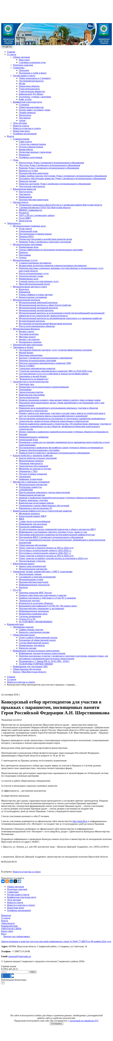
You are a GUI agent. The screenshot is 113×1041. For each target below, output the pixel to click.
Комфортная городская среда (27, 102)
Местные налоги (27, 336)
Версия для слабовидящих (17, 936)
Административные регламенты (35, 263)
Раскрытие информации (31, 526)
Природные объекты (29, 86)
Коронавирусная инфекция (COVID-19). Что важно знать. (48, 606)
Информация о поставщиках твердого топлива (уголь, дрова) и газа (53, 532)
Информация (25, 197)
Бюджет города (26, 331)
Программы (25, 255)
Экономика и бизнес (23, 347)
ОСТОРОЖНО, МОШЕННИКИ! (35, 621)
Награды (23, 587)
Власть (10, 136)
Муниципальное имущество (33, 484)
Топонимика (25, 389)
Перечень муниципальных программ (37, 360)
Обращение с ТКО (28, 471)
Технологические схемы (31, 276)
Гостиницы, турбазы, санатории (35, 96)
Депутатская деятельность (32, 186)
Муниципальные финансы (26, 329)
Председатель (26, 191)
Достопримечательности (31, 81)
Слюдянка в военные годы (32, 62)
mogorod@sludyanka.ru (19, 956)
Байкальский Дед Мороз (31, 94)
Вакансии (6, 915)
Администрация (21, 139)
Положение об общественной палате (37, 640)
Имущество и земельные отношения (31, 482)
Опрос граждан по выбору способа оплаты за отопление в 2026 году (53, 558)
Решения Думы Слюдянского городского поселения (45, 242)
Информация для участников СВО (30, 666)
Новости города (21, 125)
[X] (15, 881)
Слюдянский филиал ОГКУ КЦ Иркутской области (45, 207)
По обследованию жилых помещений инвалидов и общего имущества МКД (57, 529)
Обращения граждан (23, 627)
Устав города (25, 228)
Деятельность (14, 223)
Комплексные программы (32, 395)
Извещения (24, 292)
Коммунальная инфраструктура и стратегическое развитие (42, 511)
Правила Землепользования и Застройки (39, 450)
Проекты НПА (26, 236)
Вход (3, 934)
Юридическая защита (23, 563)
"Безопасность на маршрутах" (34, 379)
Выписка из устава (28, 170)
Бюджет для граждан (29, 339)
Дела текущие (20, 123)
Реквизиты (24, 154)
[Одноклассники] (7, 881)
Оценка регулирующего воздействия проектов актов (45, 239)
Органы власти (20, 202)
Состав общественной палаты (34, 642)
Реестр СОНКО (27, 365)
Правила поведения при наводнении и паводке (43, 595)
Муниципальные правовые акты (29, 226)
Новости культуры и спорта (27, 128)
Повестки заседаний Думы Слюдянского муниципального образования (55, 183)
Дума (15, 160)
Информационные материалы (34, 611)
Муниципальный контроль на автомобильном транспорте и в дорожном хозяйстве (60, 318)
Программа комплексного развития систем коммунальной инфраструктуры (57, 534)
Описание (24, 70)
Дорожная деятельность (31, 463)
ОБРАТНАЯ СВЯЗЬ (11, 928)
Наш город (24, 59)
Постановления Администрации (35, 234)
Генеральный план (28, 231)
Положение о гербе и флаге (32, 73)
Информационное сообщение (34, 437)
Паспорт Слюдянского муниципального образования (45, 358)
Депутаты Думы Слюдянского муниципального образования (49, 165)
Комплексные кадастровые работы (36, 503)
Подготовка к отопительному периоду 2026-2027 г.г (45, 553)
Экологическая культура (31, 392)
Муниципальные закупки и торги (30, 286)
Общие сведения (21, 57)
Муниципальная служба (31, 579)
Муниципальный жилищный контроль (38, 307)
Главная (11, 52)
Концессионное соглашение (33, 297)
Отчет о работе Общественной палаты (38, 637)
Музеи (22, 83)
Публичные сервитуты (30, 487)
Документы (24, 118)
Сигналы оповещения (30, 616)
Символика (18, 67)
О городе (11, 54)
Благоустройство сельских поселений (38, 458)
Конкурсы (24, 289)
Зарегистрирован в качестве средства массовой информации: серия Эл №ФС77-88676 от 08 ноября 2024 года (56, 941)
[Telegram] (19, 881)
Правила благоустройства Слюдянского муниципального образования (54, 453)
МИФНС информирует (30, 210)
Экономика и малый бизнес (33, 376)
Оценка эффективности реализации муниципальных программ (51, 249)
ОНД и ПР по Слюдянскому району (37, 215)
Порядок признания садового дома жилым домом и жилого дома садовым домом (59, 400)
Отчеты (22, 257)
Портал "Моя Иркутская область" (30, 672)
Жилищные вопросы (29, 513)
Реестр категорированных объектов (37, 326)
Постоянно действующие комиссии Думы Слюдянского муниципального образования (62, 178)
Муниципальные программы (27, 244)
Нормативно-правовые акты (33, 613)
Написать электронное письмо (34, 632)
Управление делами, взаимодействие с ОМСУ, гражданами (42, 571)
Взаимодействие (15, 624)
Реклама (23, 434)
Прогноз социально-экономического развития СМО (45, 363)
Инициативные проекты (31, 460)
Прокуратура (25, 220)
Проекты (23, 252)
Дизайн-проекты (27, 112)
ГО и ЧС (17, 590)
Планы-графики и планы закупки (36, 294)
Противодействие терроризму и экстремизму (41, 608)
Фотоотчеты (25, 115)
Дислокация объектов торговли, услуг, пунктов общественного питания (55, 350)
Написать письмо (27, 181)
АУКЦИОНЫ (26, 489)
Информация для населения (33, 524)
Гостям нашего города (24, 75)
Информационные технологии (34, 584)
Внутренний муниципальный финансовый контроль (45, 323)
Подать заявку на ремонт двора (34, 110)
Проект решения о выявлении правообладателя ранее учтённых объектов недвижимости (63, 431)
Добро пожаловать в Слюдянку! (35, 78)
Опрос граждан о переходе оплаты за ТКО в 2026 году (46, 555)
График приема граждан (31, 629)
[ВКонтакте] (3, 881)
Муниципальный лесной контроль (36, 310)
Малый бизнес (26, 352)
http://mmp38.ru (80, 821)
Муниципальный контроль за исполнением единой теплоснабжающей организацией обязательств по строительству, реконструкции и (61, 314)
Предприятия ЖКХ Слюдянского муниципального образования (51, 537)
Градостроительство (29, 397)
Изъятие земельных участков (33, 500)
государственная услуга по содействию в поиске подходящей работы (53, 373)
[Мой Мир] (11, 881)
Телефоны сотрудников (30, 157)
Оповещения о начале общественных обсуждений (44, 505)
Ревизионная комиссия (24, 189)
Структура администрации (32, 144)
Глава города (25, 141)
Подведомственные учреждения (35, 152)
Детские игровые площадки (33, 474)
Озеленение (25, 476)
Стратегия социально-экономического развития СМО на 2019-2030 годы (55, 371)
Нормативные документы (32, 645)
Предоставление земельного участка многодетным (44, 492)
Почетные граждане (23, 65)
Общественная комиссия (31, 107)
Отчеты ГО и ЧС (27, 619)
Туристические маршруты (32, 91)
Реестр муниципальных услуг (34, 273)
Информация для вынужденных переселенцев (36, 650)
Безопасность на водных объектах (36, 603)
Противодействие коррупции (33, 173)
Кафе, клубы (25, 99)
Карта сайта (7, 931)
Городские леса (26, 384)
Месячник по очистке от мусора (35, 468)
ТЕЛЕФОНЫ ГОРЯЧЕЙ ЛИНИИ (36, 664)
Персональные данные (30, 574)
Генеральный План (28, 439)
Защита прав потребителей (32, 566)
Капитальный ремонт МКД (32, 516)
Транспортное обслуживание (33, 466)
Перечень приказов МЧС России (35, 592)
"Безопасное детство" (29, 600)
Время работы (26, 149)
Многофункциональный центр (34, 284)
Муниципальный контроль (26, 300)
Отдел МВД (25, 218)
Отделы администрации (31, 147)
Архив (22, 120)
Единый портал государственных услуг (39, 281)
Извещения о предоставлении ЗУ (35, 508)
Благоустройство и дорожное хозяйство (33, 455)
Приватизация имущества (32, 495)
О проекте (24, 104)
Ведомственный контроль (32, 321)
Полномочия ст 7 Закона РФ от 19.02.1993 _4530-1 (44, 661)
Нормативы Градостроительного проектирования (44, 387)
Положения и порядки (30, 342)
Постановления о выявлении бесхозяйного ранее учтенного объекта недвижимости (61, 447)
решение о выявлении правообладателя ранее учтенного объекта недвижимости (59, 497)
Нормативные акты (28, 247)
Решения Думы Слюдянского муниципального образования (49, 168)
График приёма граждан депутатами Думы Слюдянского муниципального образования (63, 176)
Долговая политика (28, 334)
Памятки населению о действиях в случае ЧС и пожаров (47, 598)
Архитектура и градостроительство (31, 381)
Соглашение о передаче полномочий (37, 577)
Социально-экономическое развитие (37, 368)
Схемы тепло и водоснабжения (34, 521)
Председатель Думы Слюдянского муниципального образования (51, 162)
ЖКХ (21, 518)
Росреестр (24, 212)
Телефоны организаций (25, 133)
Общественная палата (24, 635)
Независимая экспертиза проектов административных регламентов (53, 265)
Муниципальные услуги (25, 260)
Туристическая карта (29, 88)
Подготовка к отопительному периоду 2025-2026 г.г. (45, 550)
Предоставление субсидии (32, 561)
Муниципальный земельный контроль (38, 302)
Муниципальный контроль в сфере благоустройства (45, 305)
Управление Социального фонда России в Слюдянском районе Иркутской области (60, 205)
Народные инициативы (31, 355)
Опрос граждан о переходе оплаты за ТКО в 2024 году (46, 548)
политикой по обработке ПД (84, 1020)
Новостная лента (21, 131)
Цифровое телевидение (30, 479)
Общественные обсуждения (33, 545)
